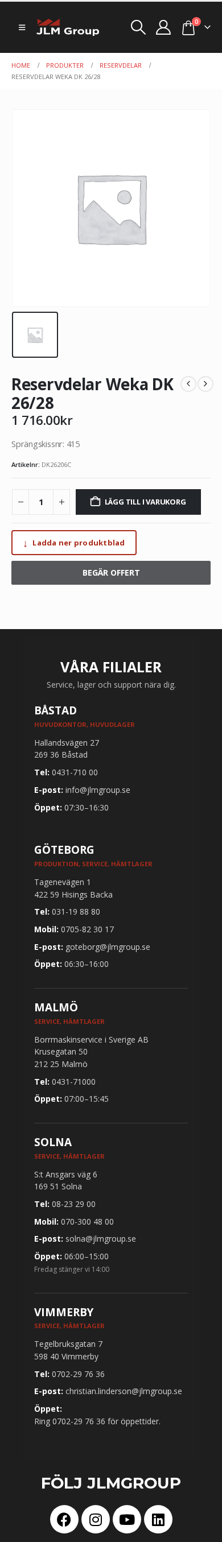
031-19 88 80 (76, 911)
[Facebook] (64, 1519)
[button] (21, 27)
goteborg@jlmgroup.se (107, 946)
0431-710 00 (75, 772)
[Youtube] (127, 1519)
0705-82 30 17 (87, 929)
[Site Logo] (67, 27)
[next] (205, 384)
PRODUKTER (65, 65)
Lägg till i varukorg (145, 502)
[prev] (188, 384)
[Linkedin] (158, 1519)
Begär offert (111, 572)
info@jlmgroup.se (97, 789)
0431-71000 (74, 1081)
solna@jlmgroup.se (100, 1238)
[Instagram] (95, 1519)
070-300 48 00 (87, 1221)
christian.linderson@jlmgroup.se (123, 1391)
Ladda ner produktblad (74, 542)
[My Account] (163, 27)
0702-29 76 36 (78, 1374)
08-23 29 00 (74, 1203)
